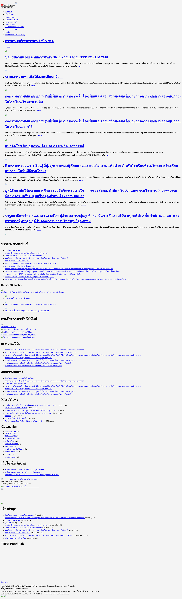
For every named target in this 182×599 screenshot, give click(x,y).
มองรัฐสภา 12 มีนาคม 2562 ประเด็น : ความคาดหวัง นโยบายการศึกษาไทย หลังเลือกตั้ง (36, 258)
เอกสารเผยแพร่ (11, 22)
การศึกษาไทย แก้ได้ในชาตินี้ (15, 418)
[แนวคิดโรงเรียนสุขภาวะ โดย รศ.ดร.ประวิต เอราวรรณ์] (6, 160)
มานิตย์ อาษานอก (11, 452)
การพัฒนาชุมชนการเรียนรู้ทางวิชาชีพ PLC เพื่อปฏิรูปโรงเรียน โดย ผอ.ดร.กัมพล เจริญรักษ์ (38, 363)
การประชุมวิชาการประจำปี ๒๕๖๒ (29, 41)
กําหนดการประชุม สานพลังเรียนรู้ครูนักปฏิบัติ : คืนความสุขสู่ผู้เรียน (29, 277)
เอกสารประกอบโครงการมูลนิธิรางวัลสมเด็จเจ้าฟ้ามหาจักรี (26, 253)
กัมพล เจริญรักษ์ (11, 436)
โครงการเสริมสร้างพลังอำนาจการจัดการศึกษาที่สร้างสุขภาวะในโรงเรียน (32, 475)
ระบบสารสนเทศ (11, 29)
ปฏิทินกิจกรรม (10, 446)
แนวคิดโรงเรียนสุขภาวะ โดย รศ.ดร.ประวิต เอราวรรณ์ (44, 146)
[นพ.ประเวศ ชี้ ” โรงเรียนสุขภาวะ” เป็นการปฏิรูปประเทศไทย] (6, 309)
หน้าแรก (8, 12)
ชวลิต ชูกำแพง (10, 441)
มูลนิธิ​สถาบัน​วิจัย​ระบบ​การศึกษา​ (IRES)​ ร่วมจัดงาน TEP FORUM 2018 (56, 57)
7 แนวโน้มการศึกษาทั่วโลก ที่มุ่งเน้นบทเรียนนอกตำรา (24, 421)
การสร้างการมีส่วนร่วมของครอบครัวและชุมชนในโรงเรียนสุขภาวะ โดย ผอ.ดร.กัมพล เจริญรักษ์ (40, 360)
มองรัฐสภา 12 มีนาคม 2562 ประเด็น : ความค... (20, 329)
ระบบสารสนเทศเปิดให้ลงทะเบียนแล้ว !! (34, 77)
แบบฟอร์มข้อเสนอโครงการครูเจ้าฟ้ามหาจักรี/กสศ (23, 255)
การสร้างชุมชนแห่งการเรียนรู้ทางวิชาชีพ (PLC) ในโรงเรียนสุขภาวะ (30, 410)
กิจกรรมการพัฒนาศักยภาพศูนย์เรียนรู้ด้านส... (19, 335)
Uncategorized (10, 433)
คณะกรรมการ (10, 17)
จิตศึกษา (8, 416)
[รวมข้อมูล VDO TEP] (2, 325)
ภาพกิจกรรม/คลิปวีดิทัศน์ (14, 27)
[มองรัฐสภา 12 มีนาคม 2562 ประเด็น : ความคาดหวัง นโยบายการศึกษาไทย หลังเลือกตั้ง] (2, 290)
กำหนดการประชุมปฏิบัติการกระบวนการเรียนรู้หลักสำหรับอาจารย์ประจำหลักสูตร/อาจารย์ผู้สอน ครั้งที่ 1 (43, 274)
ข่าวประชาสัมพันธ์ (12, 438)
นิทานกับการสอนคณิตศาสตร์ (16, 408)
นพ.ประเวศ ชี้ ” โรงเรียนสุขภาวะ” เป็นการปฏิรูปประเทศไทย (27, 310)
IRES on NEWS (11, 24)
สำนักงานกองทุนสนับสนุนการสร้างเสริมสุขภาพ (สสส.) (25, 469)
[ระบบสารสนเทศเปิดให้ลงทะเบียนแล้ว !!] (6, 90)
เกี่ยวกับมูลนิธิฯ (10, 14)
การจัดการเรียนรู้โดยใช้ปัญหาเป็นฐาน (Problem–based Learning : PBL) (30, 405)
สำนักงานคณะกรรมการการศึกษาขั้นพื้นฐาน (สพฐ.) (24, 472)
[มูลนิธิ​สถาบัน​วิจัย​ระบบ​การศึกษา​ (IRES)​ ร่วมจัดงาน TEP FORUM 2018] (6, 71)
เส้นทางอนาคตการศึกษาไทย (15, 383)
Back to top (5, 582)
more (8, 47)
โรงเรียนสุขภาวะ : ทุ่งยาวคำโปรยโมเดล (19, 378)
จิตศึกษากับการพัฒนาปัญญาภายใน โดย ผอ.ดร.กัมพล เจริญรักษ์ (28, 358)
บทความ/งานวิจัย (11, 19)
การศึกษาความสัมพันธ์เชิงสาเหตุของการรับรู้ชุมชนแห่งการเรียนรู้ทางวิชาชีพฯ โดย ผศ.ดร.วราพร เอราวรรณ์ (45, 350)
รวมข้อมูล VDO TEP (12, 250)
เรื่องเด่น (8, 454)
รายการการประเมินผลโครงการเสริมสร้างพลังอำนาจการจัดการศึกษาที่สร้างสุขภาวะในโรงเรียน (40, 352)
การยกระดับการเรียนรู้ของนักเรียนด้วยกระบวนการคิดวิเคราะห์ (28, 413)
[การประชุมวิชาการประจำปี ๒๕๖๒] (6, 51)
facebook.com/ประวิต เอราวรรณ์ (14, 486)
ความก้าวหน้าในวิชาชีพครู (15, 35)
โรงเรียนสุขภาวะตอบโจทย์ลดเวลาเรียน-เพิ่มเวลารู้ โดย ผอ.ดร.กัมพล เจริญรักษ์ (33, 366)
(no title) (8, 523)
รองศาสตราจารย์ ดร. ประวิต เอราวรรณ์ (23, 479)
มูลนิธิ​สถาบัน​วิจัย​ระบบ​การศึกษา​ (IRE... (17, 332)
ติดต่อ (7, 32)
